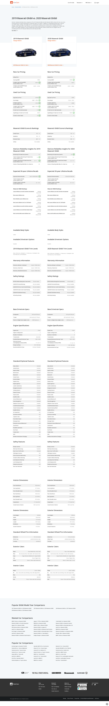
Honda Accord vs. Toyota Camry (19, 650)
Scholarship (67, 688)
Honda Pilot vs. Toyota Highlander (19, 648)
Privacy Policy (76, 698)
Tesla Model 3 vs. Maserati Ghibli (63, 621)
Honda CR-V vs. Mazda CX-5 (40, 650)
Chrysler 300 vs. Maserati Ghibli (63, 633)
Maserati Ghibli (18, 7)
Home (13, 7)
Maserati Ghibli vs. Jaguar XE (40, 627)
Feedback (66, 691)
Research (79, 2)
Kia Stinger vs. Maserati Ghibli (18, 631)
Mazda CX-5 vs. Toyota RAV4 (62, 646)
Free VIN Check (42, 686)
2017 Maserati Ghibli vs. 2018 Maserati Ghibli (21, 608)
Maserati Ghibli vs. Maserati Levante (64, 623)
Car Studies (54, 684)
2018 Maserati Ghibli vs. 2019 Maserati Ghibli (21, 610)
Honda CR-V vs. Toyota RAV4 (40, 656)
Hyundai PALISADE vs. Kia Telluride (63, 648)
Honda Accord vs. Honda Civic (62, 650)
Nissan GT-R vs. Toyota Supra (40, 648)
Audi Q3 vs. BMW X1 (38, 658)
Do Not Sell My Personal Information (87, 698)
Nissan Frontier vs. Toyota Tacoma (41, 652)
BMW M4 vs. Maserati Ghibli (62, 629)
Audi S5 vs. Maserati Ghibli (61, 627)
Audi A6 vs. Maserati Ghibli (17, 633)
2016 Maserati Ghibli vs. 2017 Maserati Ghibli (66, 608)
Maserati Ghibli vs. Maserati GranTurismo (43, 629)
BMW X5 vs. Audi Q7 (38, 660)
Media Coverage (68, 686)
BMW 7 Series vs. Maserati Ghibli (63, 635)
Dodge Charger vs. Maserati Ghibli (41, 635)
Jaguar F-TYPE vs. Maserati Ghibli (41, 621)
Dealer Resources (55, 691)
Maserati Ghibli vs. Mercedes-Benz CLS (64, 625)
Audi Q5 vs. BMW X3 (16, 656)
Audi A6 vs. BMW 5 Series (61, 652)
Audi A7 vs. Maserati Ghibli (17, 629)
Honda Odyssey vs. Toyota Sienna (19, 660)
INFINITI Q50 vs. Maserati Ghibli (41, 625)
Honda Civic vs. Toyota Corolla (18, 652)
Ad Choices (97, 698)
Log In (97, 2)
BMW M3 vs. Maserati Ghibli (40, 623)
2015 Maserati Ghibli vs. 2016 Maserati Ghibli (43, 608)
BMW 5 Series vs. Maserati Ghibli (19, 621)
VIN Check (88, 2)
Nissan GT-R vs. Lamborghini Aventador (64, 656)
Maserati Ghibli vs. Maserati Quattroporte (21, 635)
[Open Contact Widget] (107, 704)
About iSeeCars (68, 684)
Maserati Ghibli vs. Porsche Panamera (20, 623)
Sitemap (64, 698)
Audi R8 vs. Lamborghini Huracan (63, 658)
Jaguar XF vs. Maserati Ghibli (18, 625)
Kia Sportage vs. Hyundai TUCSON (19, 646)
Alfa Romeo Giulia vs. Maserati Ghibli (20, 627)
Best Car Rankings (55, 686)
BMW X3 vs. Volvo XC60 (61, 654)
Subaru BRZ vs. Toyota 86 (17, 654)
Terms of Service (70, 698)
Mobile (40, 688)
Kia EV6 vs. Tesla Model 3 (61, 660)
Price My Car (54, 688)
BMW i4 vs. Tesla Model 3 (39, 654)
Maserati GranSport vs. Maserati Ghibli (64, 631)
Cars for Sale (71, 2)
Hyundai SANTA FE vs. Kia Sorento (41, 646)
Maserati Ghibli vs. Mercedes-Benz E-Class (43, 631)
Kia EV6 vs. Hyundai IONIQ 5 (18, 658)
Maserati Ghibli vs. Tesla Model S (41, 633)
